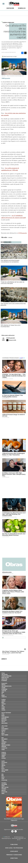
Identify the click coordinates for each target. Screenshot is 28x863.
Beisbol (3, 715)
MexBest (3, 783)
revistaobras (12, 831)
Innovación (3, 746)
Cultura (3, 771)
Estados (3, 707)
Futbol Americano (5, 717)
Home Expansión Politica (6, 686)
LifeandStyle (4, 696)
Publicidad (14, 844)
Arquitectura (4, 679)
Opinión (3, 708)
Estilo (2, 727)
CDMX (2, 705)
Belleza (2, 768)
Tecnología (3, 690)
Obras (3, 673)
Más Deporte (4, 720)
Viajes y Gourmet (4, 734)
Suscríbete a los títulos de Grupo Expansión (14, 819)
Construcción (10, 8)
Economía (3, 687)
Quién (3, 761)
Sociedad (3, 710)
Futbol (2, 714)
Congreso (3, 703)
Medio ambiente (4, 739)
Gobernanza (3, 742)
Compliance (14, 851)
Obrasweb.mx (15, 831)
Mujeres (3, 695)
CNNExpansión (10, 338)
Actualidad (3, 753)
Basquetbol (3, 718)
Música (2, 733)
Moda (2, 767)
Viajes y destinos (4, 787)
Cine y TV (3, 731)
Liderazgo (3, 755)
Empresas (3, 684)
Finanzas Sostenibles (5, 745)
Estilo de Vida (4, 791)
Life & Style (4, 726)
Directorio (14, 858)
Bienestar (3, 790)
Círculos (3, 765)
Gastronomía (4, 784)
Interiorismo (4, 680)
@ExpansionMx (12, 340)
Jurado (2, 793)
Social (2, 740)
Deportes (3, 730)
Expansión (4, 683)
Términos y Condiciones (14, 854)
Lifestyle (3, 721)
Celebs (2, 778)
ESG (2, 693)
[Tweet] (25, 53)
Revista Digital (4, 723)
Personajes (3, 788)
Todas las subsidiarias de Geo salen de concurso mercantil (12, 282)
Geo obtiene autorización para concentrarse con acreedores (10, 261)
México (2, 702)
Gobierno (3, 701)
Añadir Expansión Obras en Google (10, 56)
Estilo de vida (4, 780)
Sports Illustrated (6, 712)
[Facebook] (22, 53)
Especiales (3, 758)
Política (3, 699)
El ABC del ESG (4, 748)
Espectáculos (4, 762)
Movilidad (3, 743)
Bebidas (3, 785)
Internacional (4, 689)
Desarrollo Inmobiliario (8, 22)
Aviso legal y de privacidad (14, 848)
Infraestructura (5, 677)
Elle (2, 774)
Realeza (2, 764)
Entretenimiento (4, 728)
